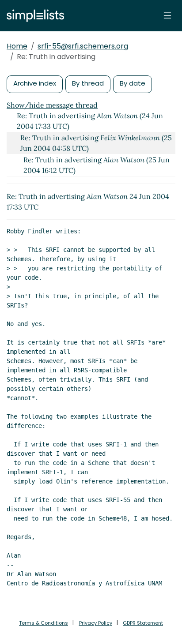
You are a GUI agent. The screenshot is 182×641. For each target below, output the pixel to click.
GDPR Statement (143, 622)
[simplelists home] (33, 16)
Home (17, 46)
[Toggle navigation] (167, 15)
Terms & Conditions (43, 622)
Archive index (34, 83)
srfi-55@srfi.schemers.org (83, 46)
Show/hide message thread (52, 105)
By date (132, 83)
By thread (88, 83)
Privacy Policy (95, 622)
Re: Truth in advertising (59, 137)
